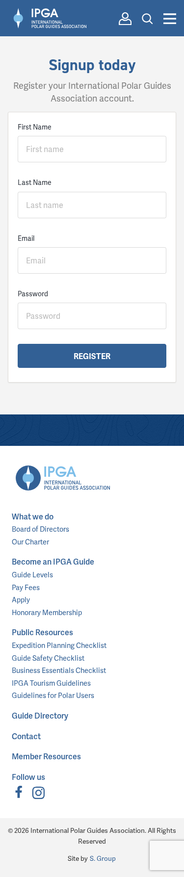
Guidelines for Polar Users (53, 695)
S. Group (103, 858)
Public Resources (42, 632)
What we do (32, 516)
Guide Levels (32, 574)
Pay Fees (26, 587)
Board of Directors (40, 529)
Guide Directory (40, 715)
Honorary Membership (47, 612)
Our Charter (30, 541)
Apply (21, 599)
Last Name (35, 182)
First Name (35, 126)
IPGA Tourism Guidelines (51, 683)
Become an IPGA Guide (53, 561)
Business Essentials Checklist (59, 670)
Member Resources (46, 756)
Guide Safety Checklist (48, 658)
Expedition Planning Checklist (59, 645)
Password (33, 293)
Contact (26, 736)
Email (26, 238)
